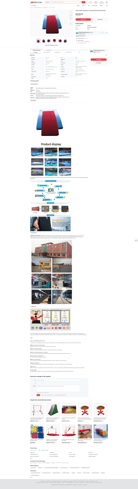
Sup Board (73, 472)
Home (31, 7)
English (44, 482)
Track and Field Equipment (54, 456)
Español (47, 482)
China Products (48, 481)
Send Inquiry (83, 19)
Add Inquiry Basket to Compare (52, 45)
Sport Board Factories (56, 472)
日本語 (81, 482)
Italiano (64, 482)
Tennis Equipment (72, 456)
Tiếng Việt (93, 482)
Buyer (83, 5)
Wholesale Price (70, 481)
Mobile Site (92, 481)
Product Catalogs (45, 450)
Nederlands (71, 482)
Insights (96, 481)
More (31, 477)
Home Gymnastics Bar (64, 467)
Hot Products (43, 481)
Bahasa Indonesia (99, 482)
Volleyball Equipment (91, 456)
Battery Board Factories (47, 472)
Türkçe (90, 482)
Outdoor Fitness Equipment (93, 454)
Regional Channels (81, 481)
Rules (107, 5)
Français (55, 482)
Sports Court (90, 452)
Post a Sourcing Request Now (60, 395)
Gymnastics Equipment (51, 7)
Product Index (88, 481)
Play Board (103, 472)
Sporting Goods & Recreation (37, 7)
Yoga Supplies (33, 467)
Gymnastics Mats (72, 454)
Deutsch (67, 482)
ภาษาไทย (86, 482)
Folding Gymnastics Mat (86, 467)
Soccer (70, 452)
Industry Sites (76, 481)
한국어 (78, 482)
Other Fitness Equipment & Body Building (51, 467)
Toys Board (79, 472)
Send (38, 395)
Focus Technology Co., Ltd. (62, 484)
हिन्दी (83, 482)
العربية (75, 482)
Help (88, 5)
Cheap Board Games (95, 472)
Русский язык (59, 482)
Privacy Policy (85, 484)
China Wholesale (64, 481)
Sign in (107, 2)
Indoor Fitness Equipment (34, 456)
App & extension (94, 5)
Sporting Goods (45, 7)
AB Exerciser (40, 467)
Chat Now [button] (101, 19)
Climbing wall (52, 452)
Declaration (80, 484)
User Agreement (75, 484)
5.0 (94, 51)
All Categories (34, 5)
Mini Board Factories (65, 472)
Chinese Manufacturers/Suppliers (56, 481)
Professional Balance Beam (74, 467)
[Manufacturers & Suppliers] (36, 2)
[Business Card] (106, 55)
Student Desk (32, 452)
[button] (85, 52)
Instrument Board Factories (35, 472)
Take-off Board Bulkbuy (35, 475)
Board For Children (86, 472)
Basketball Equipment (33, 454)
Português (51, 482)
